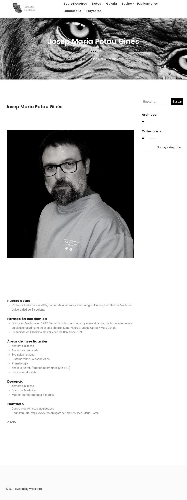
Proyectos (93, 11)
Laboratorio (72, 11)
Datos (96, 3)
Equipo (127, 3)
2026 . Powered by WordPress (24, 489)
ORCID (11, 422)
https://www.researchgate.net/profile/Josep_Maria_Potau (65, 413)
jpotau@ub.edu (45, 408)
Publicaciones (147, 3)
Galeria (111, 3)
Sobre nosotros (75, 3)
